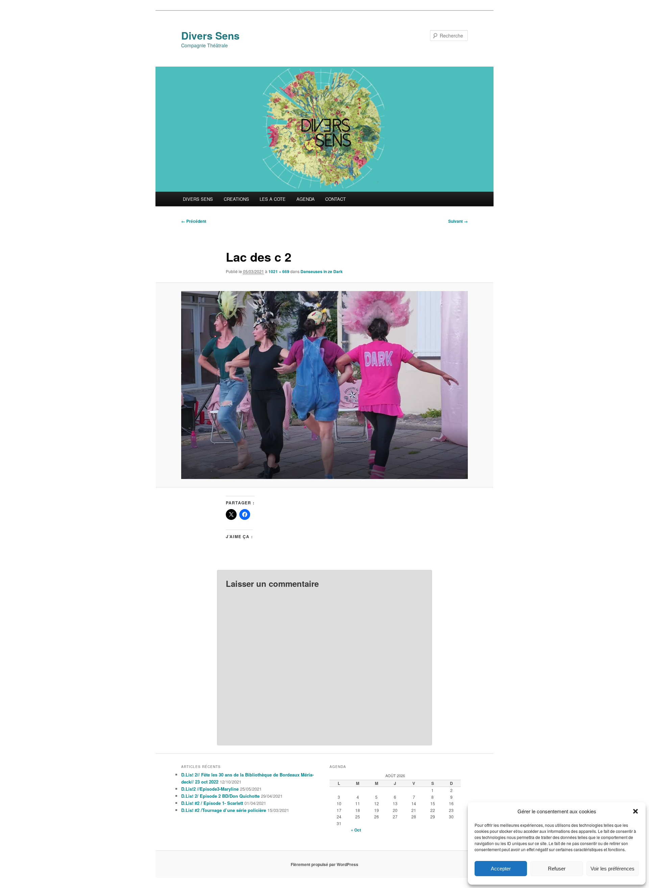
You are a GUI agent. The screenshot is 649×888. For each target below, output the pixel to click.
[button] (635, 811)
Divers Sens (210, 35)
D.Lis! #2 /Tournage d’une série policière (223, 810)
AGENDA (305, 199)
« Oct (356, 830)
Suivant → (458, 221)
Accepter (501, 868)
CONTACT (335, 199)
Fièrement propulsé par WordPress (324, 864)
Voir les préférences (612, 868)
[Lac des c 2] (324, 385)
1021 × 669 (278, 271)
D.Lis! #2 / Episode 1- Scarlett (212, 803)
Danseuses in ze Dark (322, 271)
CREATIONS (236, 199)
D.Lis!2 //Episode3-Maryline (210, 789)
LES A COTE (273, 199)
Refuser (557, 868)
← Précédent (193, 221)
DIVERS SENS (198, 199)
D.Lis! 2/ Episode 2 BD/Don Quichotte (220, 796)
